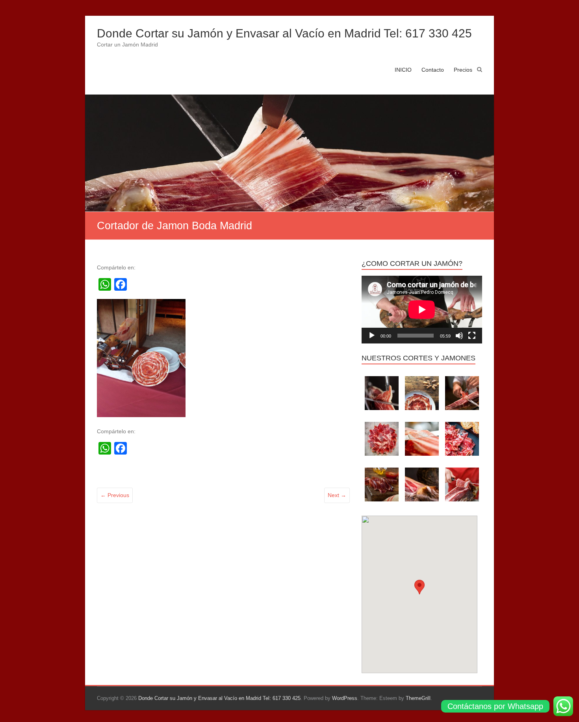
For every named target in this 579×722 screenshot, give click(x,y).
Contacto (432, 70)
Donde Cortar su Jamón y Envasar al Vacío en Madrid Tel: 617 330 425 (284, 33)
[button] (419, 587)
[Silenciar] (459, 336)
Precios (463, 70)
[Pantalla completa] (472, 336)
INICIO (403, 70)
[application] (422, 309)
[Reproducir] (372, 336)
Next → (337, 495)
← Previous (114, 495)
